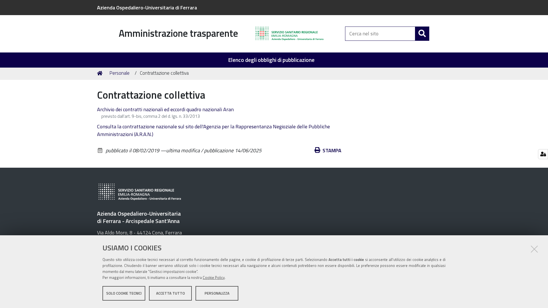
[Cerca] (422, 34)
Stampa (332, 150)
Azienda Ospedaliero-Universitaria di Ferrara (147, 7)
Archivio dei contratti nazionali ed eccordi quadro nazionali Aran (165, 109)
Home (100, 73)
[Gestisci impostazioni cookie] (543, 154)
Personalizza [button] (217, 293)
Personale (119, 73)
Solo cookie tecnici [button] (124, 293)
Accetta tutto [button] (170, 293)
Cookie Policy (214, 277)
